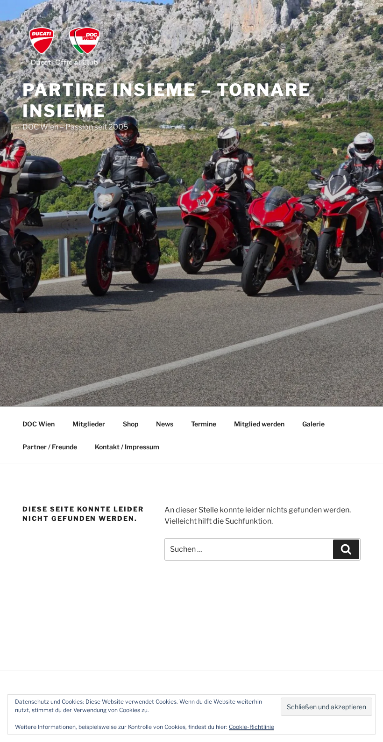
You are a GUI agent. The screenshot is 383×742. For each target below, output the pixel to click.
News (164, 424)
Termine (203, 424)
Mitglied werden (259, 424)
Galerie (313, 424)
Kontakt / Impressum (127, 447)
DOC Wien (38, 424)
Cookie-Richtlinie (251, 726)
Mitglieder (88, 424)
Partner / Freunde (49, 447)
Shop (130, 424)
